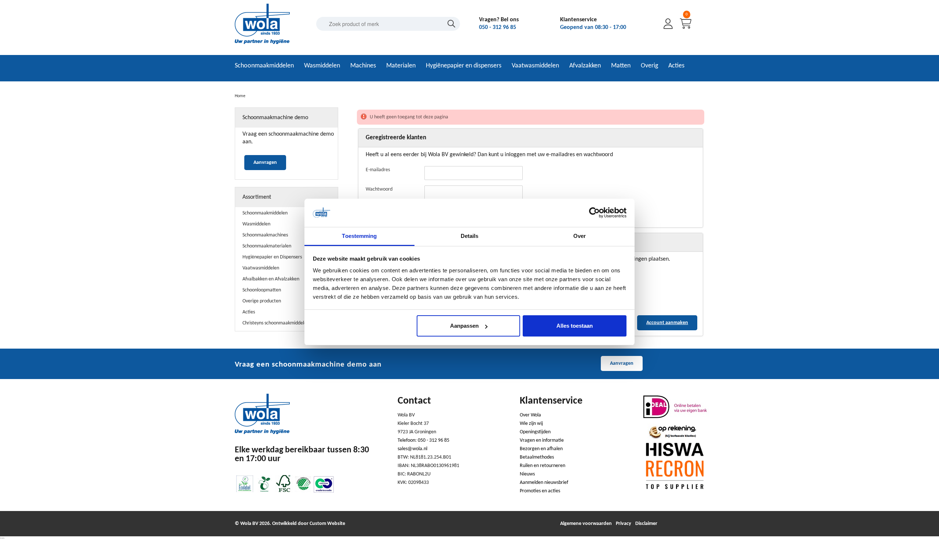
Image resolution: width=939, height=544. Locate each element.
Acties (676, 66)
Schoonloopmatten (261, 290)
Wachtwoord (379, 189)
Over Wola (530, 415)
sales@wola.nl (412, 449)
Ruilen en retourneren (542, 465)
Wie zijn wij (531, 423)
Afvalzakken (585, 66)
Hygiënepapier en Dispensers (272, 257)
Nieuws (527, 474)
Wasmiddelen (322, 66)
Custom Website (327, 523)
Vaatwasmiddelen (535, 66)
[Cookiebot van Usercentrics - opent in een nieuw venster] (594, 212)
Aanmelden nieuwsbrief (544, 482)
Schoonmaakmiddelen (264, 66)
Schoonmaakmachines (265, 235)
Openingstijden (535, 432)
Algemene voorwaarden (586, 523)
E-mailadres (378, 170)
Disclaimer (646, 523)
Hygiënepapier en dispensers (463, 66)
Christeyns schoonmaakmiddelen (275, 323)
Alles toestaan (574, 326)
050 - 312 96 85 (497, 27)
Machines (363, 66)
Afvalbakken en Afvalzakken (270, 279)
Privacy (623, 523)
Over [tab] (579, 236)
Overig (649, 66)
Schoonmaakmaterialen (266, 246)
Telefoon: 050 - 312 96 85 (423, 440)
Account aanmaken (667, 323)
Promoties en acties (540, 491)
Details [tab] (470, 236)
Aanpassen (464, 326)
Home (240, 96)
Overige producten (261, 301)
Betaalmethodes (537, 457)
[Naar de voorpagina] (262, 42)
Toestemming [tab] (359, 236)
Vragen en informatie (542, 440)
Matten (621, 66)
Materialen (401, 66)
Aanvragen (265, 162)
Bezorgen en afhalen (541, 449)
